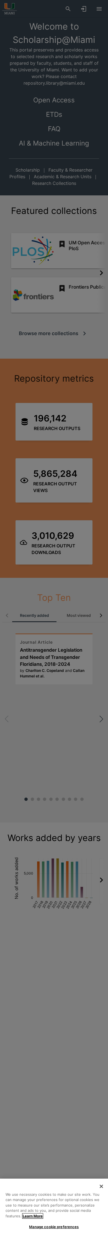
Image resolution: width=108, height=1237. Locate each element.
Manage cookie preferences (54, 1227)
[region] (54, 1208)
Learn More (33, 1216)
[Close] (101, 1186)
